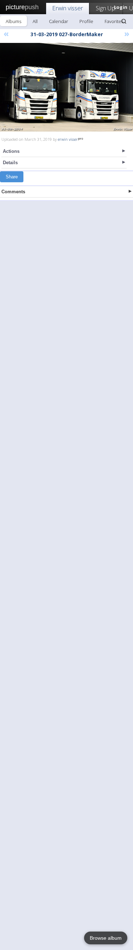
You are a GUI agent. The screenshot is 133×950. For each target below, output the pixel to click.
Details (10, 162)
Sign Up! (106, 8)
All (35, 21)
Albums (13, 21)
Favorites (114, 21)
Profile (86, 21)
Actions (11, 151)
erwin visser (68, 139)
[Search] (123, 21)
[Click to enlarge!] (66, 87)
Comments (13, 191)
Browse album (106, 938)
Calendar (58, 21)
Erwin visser (67, 8)
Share (12, 176)
